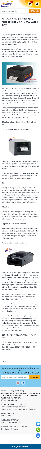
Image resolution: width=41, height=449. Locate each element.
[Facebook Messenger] (38, 424)
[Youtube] (18, 383)
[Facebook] (23, 383)
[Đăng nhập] (37, 4)
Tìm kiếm (35, 11)
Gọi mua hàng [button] (21, 447)
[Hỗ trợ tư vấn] (38, 429)
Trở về (4, 361)
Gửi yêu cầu (34, 377)
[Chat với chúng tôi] (38, 435)
